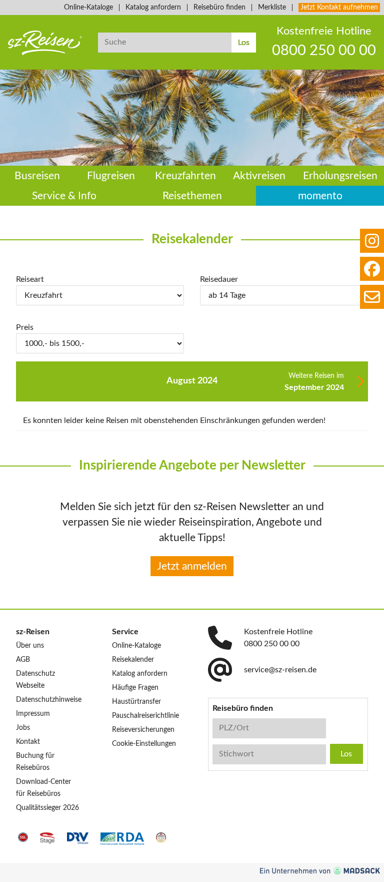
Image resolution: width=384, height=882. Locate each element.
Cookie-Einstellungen (144, 743)
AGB (23, 659)
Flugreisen (111, 176)
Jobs (23, 727)
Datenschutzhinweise (49, 699)
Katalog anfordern (153, 7)
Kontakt (28, 741)
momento (320, 196)
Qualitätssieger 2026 (47, 807)
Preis (25, 327)
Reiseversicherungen (143, 729)
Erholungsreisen (340, 176)
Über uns (30, 645)
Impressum (33, 713)
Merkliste (272, 7)
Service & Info (64, 196)
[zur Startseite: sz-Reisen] (45, 43)
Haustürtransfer (136, 701)
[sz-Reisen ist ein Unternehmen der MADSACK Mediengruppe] (320, 870)
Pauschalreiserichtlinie (145, 715)
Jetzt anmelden (192, 566)
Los (244, 43)
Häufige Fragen (135, 687)
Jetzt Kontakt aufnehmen (339, 7)
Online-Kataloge (88, 7)
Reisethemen (192, 196)
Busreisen (37, 176)
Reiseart (30, 279)
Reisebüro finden (220, 7)
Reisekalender (133, 659)
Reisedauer (219, 279)
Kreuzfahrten (185, 176)
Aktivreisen (259, 176)
